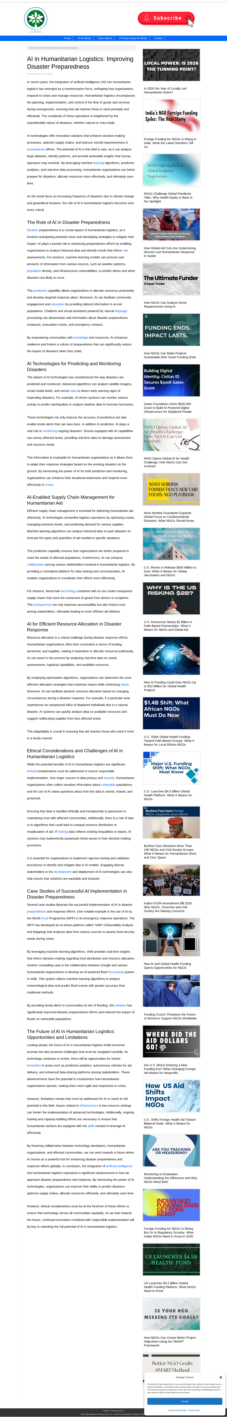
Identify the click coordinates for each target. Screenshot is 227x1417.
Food (44, 918)
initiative (120, 1005)
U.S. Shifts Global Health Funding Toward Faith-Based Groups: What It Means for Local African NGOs (169, 740)
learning (98, 163)
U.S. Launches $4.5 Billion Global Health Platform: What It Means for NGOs (168, 795)
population (34, 271)
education (57, 304)
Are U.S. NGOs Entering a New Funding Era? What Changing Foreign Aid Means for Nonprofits (170, 1069)
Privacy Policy (194, 1410)
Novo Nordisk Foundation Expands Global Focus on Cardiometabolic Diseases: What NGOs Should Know (169, 516)
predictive (40, 290)
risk (125, 250)
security (109, 778)
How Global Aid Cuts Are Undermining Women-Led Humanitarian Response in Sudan (170, 252)
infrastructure (89, 1105)
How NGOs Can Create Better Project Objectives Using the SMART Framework (170, 1341)
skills (91, 1126)
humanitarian (36, 149)
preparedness (36, 911)
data (74, 391)
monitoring (50, 431)
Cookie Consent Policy (177, 1410)
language (121, 311)
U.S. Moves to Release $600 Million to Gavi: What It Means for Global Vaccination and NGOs (170, 571)
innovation (34, 1065)
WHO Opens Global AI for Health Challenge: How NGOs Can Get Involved (166, 462)
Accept (184, 1401)
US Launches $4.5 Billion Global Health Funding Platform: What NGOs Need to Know (170, 1287)
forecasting (116, 972)
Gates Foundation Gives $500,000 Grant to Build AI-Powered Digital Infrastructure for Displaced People (168, 407)
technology (68, 591)
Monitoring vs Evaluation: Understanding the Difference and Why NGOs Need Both (170, 1178)
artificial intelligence (119, 1166)
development (62, 871)
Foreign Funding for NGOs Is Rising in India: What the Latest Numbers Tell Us (170, 143)
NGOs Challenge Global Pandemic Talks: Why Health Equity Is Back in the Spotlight (168, 197)
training (63, 831)
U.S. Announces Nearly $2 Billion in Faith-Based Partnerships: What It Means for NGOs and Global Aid (168, 625)
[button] (220, 1377)
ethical (31, 771)
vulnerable (108, 784)
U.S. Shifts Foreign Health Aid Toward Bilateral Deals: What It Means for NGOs (169, 1123)
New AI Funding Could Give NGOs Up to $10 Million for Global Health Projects (170, 686)
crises (49, 484)
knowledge (81, 337)
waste (125, 684)
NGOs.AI (54, 20)
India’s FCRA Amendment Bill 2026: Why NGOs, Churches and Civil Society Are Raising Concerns (168, 907)
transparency (43, 604)
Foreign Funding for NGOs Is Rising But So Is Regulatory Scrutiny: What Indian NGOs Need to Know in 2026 (168, 1232)
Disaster (32, 230)
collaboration (35, 564)
